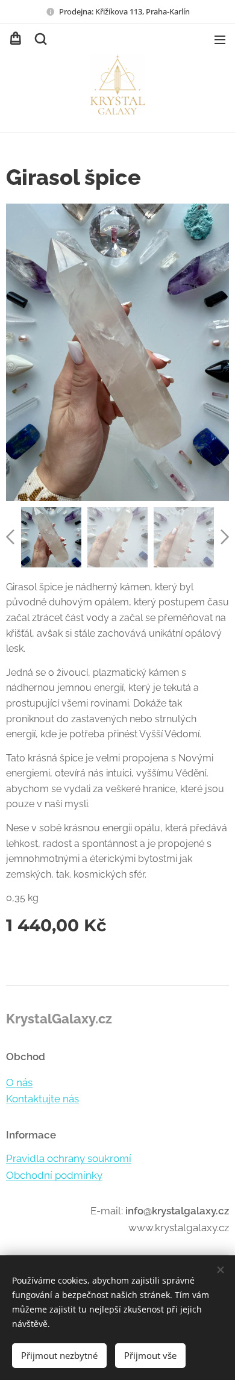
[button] (40, 39)
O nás (19, 1082)
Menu (220, 39)
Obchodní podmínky (54, 1175)
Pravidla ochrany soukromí (68, 1158)
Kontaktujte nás (42, 1099)
